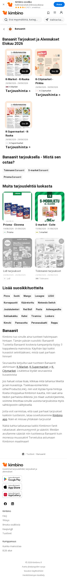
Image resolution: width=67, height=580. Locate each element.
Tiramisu (36, 316)
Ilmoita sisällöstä (11, 524)
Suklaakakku (11, 316)
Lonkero (49, 316)
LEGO (51, 296)
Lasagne (39, 296)
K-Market (22, 367)
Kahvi (24, 316)
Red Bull (27, 309)
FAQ (4, 516)
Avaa (59, 4)
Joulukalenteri (11, 309)
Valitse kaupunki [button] (56, 19)
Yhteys (5, 520)
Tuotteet (7, 533)
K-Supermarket (38, 367)
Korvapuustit (11, 302)
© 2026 (33, 562)
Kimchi (7, 322)
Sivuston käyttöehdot (33, 571)
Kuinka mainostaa (11, 546)
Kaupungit (7, 529)
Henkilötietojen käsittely (34, 575)
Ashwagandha (53, 309)
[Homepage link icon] (23, 454)
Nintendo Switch (46, 302)
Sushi (17, 296)
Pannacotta (21, 322)
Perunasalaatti (39, 322)
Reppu (54, 322)
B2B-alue (7, 550)
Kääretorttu (27, 302)
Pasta (39, 309)
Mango (27, 296)
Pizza (7, 296)
